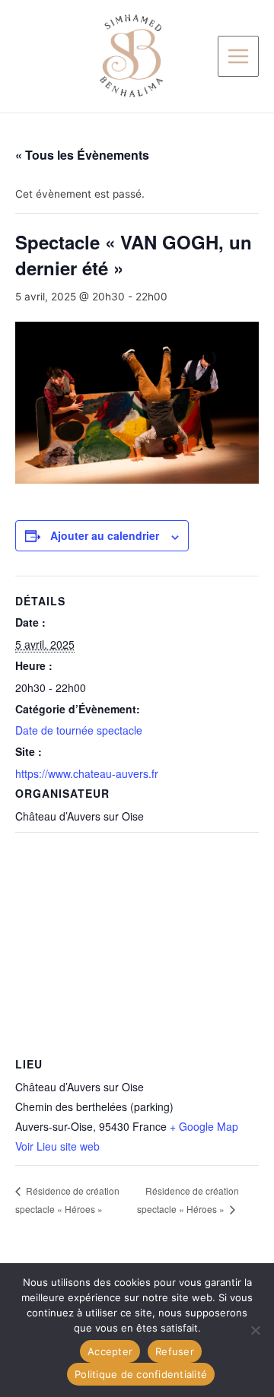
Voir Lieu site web (57, 1146)
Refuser (174, 1351)
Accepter (110, 1351)
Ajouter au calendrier (104, 535)
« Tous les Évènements (82, 155)
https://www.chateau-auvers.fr (86, 773)
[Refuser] (255, 1330)
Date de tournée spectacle (78, 730)
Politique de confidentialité (141, 1374)
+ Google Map (204, 1126)
